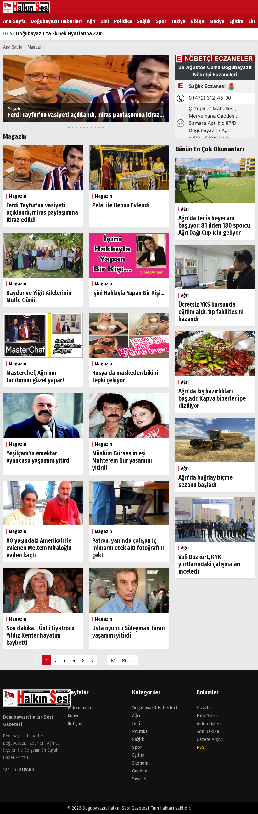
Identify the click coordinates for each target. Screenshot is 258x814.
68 (124, 660)
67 (113, 660)
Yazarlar (204, 708)
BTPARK (26, 769)
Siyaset (139, 779)
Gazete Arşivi (210, 739)
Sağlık (144, 21)
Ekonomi (140, 763)
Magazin (36, 47)
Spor (161, 21)
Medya (217, 21)
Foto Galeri (207, 716)
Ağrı (91, 21)
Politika (123, 21)
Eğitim (236, 21)
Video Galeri (209, 723)
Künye (74, 716)
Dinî (104, 21)
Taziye (178, 21)
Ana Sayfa (14, 21)
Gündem (140, 771)
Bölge (198, 21)
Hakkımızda (79, 708)
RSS (201, 747)
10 (103, 127)
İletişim (75, 723)
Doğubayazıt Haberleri (56, 21)
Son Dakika (208, 731)
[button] (164, 88)
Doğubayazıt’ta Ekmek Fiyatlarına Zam (53, 33)
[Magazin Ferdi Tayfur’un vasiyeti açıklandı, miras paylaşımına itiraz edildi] (86, 88)
